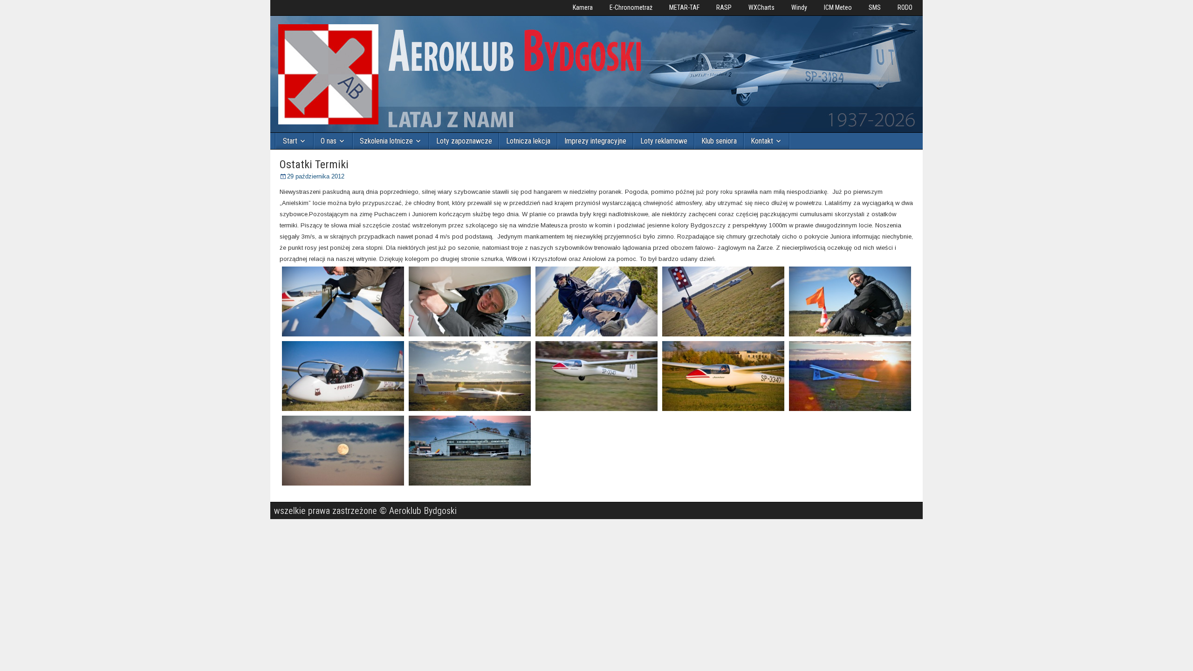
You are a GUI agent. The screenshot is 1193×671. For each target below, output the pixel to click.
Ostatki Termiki (314, 164)
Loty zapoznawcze (464, 141)
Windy (799, 7)
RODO (905, 7)
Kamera (583, 7)
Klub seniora (719, 141)
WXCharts (761, 7)
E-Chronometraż (631, 7)
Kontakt (762, 141)
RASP (724, 7)
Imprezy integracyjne (595, 141)
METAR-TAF (684, 7)
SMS (875, 7)
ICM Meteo (838, 7)
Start (290, 141)
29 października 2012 (315, 176)
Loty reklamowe (663, 141)
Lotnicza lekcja (528, 141)
